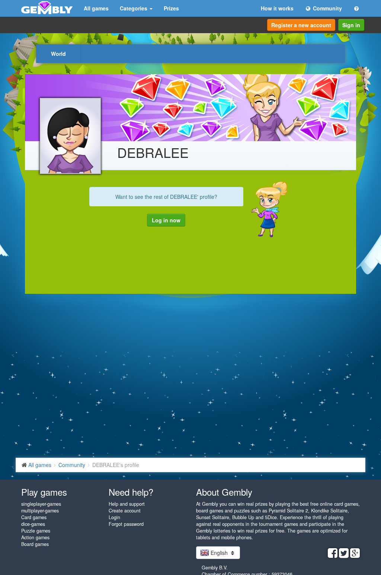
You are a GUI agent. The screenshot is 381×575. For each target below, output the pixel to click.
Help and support (127, 504)
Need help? (131, 491)
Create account (125, 510)
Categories (134, 8)
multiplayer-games (40, 510)
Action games (35, 537)
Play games (44, 491)
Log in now (166, 220)
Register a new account (301, 25)
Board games (35, 544)
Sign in (351, 25)
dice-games (33, 524)
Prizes (171, 8)
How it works (277, 8)
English (219, 552)
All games (96, 8)
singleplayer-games (41, 504)
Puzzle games (35, 530)
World (58, 53)
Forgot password (126, 524)
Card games (34, 517)
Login (114, 517)
